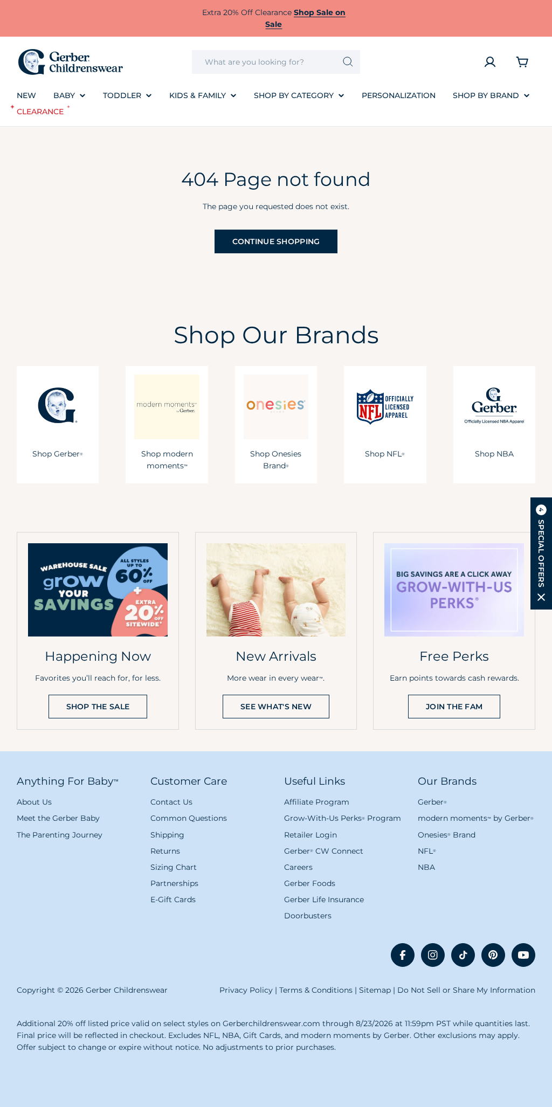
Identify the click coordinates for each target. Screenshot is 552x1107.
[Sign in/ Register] (490, 62)
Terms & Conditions (316, 990)
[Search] (348, 62)
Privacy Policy (246, 990)
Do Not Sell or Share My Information (466, 990)
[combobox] (276, 62)
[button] (541, 553)
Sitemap (375, 990)
